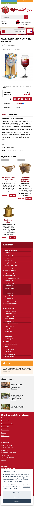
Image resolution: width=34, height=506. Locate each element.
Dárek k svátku (9, 331)
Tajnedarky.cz (3, 45)
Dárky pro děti (9, 260)
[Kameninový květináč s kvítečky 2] (25, 168)
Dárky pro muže (9, 255)
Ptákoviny (7, 341)
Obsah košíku (25, 24)
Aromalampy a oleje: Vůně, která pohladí (17, 406)
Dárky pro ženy (9, 258)
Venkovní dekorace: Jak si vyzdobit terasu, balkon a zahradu (17, 397)
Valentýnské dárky (10, 354)
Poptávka (3, 460)
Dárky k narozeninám (11, 263)
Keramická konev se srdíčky (8, 178)
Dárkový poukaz (9, 349)
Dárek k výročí (9, 339)
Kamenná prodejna (6, 445)
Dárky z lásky (8, 329)
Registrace (4, 23)
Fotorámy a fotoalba (10, 311)
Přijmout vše (17, 501)
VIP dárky (7, 252)
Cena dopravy (5, 450)
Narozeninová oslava (11, 344)
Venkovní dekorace (10, 334)
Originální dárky (9, 273)
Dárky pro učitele (10, 280)
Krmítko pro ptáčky (8, 221)
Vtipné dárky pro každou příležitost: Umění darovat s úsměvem (17, 386)
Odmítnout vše (17, 492)
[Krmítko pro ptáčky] (9, 211)
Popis (4, 114)
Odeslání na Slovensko (7, 457)
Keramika (7, 306)
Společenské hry (9, 308)
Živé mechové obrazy (11, 250)
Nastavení (17, 497)
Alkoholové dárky (10, 45)
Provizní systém (5, 455)
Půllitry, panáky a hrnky (11, 303)
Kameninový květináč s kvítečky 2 (25, 179)
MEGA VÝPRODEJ (9, 356)
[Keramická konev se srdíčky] (9, 168)
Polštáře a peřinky (10, 316)
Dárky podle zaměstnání (12, 278)
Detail (12, 195)
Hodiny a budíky (9, 318)
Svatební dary (9, 336)
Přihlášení (3, 22)
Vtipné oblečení (9, 326)
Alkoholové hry (9, 293)
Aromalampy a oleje (10, 313)
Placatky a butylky (9, 288)
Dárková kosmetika (10, 270)
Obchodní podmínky (7, 447)
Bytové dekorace (9, 298)
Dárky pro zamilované (11, 265)
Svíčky (6, 346)
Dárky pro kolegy (10, 283)
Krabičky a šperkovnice (11, 324)
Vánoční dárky (9, 351)
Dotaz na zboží (13, 114)
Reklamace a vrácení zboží (8, 452)
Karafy (7, 291)
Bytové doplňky (9, 296)
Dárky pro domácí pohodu (12, 301)
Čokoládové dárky (10, 321)
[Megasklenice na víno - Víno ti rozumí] (17, 66)
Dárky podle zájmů (10, 275)
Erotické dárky (9, 268)
